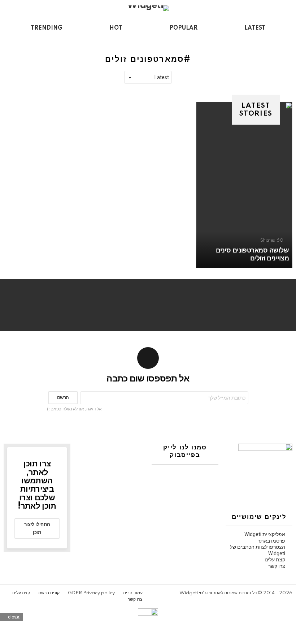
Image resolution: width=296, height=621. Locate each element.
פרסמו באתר (271, 541)
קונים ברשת (49, 593)
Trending (46, 28)
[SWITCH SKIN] (32, 41)
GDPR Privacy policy (91, 593)
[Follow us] (20, 41)
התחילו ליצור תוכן (37, 528)
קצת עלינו (275, 559)
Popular (183, 28)
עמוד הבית (133, 593)
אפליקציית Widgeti (264, 534)
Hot (115, 28)
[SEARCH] (8, 41)
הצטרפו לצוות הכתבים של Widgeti (257, 550)
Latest (254, 28)
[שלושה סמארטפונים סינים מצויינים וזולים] (244, 185)
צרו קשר (276, 566)
